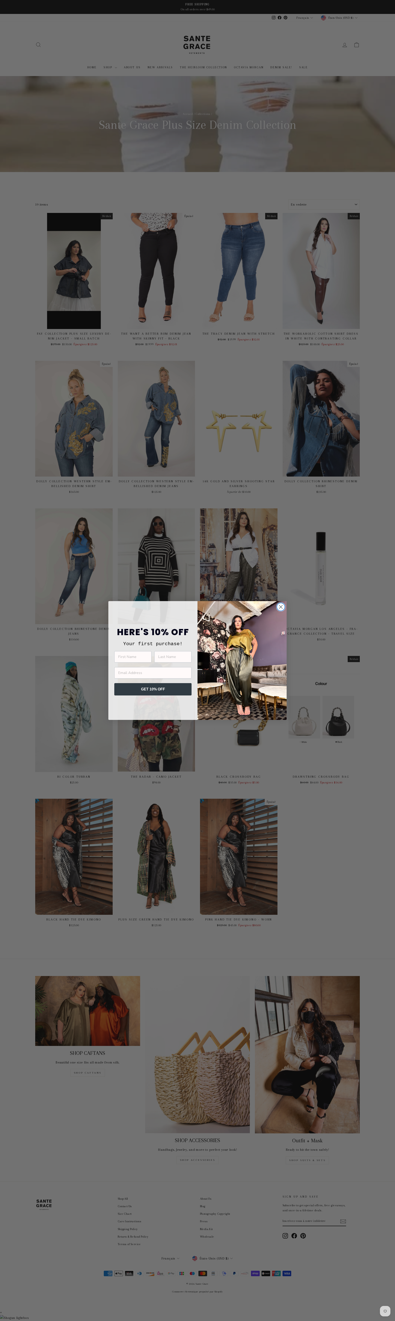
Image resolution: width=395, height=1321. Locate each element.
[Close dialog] (281, 607)
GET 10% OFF (153, 689)
